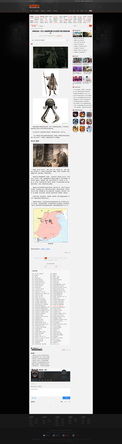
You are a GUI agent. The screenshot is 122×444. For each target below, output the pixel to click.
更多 (90, 30)
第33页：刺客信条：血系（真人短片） (38, 298)
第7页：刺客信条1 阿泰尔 (36, 278)
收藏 (67, 349)
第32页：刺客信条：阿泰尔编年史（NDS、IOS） (58, 296)
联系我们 (58, 430)
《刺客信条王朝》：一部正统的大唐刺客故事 (41, 365)
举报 (64, 349)
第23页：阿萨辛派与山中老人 (37, 290)
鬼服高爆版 (42, 16)
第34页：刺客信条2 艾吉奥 (54, 298)
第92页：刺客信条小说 (54, 342)
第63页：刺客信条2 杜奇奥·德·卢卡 (38, 321)
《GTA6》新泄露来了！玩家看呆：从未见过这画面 (82, 89)
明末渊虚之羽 (80, 19)
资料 (39, 28)
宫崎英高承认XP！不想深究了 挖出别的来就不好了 (82, 99)
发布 (66, 397)
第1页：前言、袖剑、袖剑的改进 (37, 273)
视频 (51, 380)
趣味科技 (88, 421)
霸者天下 (50, 16)
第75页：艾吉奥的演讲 (36, 330)
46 (50, 258)
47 (52, 258)
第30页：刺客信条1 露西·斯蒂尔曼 (56, 295)
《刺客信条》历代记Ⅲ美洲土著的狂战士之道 (40, 362)
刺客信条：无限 (43, 370)
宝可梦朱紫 (65, 19)
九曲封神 (46, 16)
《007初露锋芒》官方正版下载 (78, 48)
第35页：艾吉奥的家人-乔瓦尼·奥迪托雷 (39, 299)
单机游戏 (37, 10)
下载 (77, 10)
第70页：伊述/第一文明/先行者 (55, 325)
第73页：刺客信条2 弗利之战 (37, 328)
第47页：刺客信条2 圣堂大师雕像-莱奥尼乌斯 (39, 308)
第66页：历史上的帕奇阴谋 (54, 322)
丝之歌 (60, 19)
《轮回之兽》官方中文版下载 (78, 44)
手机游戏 (55, 10)
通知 (91, 1)
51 (62, 258)
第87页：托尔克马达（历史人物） (38, 339)
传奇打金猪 (55, 16)
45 (48, 258)
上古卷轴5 (75, 19)
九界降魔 (74, 16)
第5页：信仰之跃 (35, 276)
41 (38, 258)
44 (45, 258)
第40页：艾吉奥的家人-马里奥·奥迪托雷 (57, 302)
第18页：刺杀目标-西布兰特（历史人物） (57, 285)
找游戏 (81, 10)
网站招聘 (55, 430)
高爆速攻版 (65, 16)
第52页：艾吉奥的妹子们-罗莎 (55, 311)
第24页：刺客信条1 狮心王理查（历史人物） (57, 290)
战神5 (50, 19)
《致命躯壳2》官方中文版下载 (78, 40)
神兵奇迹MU (80, 16)
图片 (48, 380)
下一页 (65, 258)
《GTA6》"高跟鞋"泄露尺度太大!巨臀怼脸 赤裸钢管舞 (77, 83)
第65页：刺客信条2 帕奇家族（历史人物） (39, 322)
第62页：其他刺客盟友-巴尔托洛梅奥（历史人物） (58, 319)
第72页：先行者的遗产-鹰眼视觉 (55, 327)
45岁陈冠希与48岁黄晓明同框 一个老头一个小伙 (81, 93)
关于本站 (51, 430)
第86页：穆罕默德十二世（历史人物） (56, 337)
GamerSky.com (58, 441)
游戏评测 (30, 421)
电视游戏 (49, 10)
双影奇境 (41, 19)
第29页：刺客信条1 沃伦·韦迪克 (37, 295)
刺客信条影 (89, 19)
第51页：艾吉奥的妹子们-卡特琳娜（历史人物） (40, 311)
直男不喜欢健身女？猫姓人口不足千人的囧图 (87, 83)
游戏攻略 (36, 421)
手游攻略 (56, 423)
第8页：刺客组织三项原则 (54, 278)
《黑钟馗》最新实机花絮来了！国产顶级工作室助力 (87, 73)
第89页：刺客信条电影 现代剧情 (37, 340)
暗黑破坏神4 (37, 19)
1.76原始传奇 (37, 16)
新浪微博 (65, 430)
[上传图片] (35, 398)
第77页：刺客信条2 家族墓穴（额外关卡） (39, 331)
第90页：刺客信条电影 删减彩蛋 (55, 340)
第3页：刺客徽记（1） (36, 275)
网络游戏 (43, 10)
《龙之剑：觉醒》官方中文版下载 (79, 42)
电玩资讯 (49, 420)
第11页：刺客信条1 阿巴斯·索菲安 (38, 281)
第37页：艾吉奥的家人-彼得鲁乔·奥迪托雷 (39, 301)
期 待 (64, 377)
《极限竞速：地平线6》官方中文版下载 (80, 50)
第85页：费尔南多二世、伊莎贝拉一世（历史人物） (41, 337)
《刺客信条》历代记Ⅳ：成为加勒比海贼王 (40, 360)
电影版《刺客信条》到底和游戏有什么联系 (40, 363)
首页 (31, 10)
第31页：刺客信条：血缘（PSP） (37, 296)
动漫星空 (70, 417)
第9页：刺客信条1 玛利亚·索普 (37, 279)
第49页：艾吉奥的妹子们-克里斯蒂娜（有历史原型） (41, 310)
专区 (86, 10)
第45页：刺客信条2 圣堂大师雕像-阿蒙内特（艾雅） (41, 307)
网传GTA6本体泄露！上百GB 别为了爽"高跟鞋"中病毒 (77, 73)
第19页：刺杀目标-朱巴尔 (36, 287)
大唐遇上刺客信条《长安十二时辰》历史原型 (41, 357)
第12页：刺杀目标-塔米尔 (54, 281)
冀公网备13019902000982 (72, 432)
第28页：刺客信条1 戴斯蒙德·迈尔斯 (56, 293)
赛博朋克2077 (55, 19)
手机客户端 (70, 430)
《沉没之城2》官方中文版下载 (78, 38)
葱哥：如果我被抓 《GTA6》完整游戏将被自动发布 (82, 103)
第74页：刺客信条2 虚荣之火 (55, 328)
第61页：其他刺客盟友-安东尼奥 (37, 319)
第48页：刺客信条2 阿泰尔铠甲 (55, 308)
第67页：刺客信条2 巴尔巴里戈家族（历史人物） (40, 324)
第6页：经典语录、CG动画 (54, 276)
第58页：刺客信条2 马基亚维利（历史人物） (57, 316)
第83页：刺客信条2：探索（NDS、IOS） (39, 336)
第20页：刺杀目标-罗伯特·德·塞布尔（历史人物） (58, 287)
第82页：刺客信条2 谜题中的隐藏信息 (56, 334)
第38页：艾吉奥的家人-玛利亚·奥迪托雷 (57, 301)
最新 (69, 401)
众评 (34, 380)
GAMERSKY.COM (33, 1)
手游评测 (62, 421)
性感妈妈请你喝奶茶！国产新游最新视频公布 (87, 64)
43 (43, 258)
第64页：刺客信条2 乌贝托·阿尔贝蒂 (56, 321)
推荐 (61, 401)
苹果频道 (56, 421)
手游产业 (62, 425)
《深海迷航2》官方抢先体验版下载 (79, 52)
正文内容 (34, 26)
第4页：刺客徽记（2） (54, 275)
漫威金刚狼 (65, 22)
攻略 (74, 10)
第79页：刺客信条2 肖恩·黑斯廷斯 (38, 333)
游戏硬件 (83, 421)
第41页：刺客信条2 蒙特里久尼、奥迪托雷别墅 (40, 304)
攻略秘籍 (36, 28)
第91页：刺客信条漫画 (36, 342)
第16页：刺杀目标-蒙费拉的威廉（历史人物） (58, 284)
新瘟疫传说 (42, 22)
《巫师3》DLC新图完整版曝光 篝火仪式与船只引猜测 (82, 105)
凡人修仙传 (89, 16)
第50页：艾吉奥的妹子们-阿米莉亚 (56, 310)
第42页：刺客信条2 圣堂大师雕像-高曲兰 (57, 304)
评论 (41, 26)
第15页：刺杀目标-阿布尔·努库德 (37, 284)
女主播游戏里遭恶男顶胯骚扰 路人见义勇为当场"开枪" (77, 64)
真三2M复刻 (80, 22)
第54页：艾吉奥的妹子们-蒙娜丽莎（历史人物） (58, 313)
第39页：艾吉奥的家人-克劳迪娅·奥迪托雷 (39, 302)
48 (55, 258)
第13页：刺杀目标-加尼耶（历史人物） (38, 282)
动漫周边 (75, 421)
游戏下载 (30, 423)
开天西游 (84, 16)
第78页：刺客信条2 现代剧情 (55, 331)
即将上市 (31, 22)
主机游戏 (44, 417)
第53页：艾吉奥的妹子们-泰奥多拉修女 (38, 313)
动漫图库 (70, 421)
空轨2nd (50, 22)
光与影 (46, 19)
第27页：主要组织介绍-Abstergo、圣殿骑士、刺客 (40, 293)
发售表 (36, 423)
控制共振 (84, 22)
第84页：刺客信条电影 (54, 336)
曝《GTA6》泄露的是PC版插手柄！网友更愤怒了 (81, 91)
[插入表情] (32, 398)
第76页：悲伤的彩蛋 (53, 330)
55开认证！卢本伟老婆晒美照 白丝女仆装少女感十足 (82, 97)
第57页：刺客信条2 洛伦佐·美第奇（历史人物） (40, 316)
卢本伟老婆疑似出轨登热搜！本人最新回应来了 (81, 101)
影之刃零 (88, 22)
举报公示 (88, 439)
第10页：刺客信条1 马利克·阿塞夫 (56, 279)
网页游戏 (31, 16)
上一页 (36, 258)
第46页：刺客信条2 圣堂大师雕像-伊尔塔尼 (57, 307)
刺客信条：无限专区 (45, 249)
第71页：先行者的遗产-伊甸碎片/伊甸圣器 (39, 327)
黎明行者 (46, 22)
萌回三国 (60, 16)
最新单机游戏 (87, 1)
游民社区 (88, 423)
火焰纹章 (60, 22)
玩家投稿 (62, 430)
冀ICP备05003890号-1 (49, 432)
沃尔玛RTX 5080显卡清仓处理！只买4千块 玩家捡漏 (82, 95)
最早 (65, 401)
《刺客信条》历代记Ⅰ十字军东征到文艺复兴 (40, 355)
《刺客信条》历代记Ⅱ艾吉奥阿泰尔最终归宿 (40, 358)
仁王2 (84, 19)
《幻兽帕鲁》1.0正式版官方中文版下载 (80, 46)
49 (57, 258)
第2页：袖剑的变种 (53, 273)
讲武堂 (83, 423)
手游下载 (62, 423)
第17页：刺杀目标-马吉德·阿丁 (37, 285)
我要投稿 (60, 35)
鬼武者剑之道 (55, 22)
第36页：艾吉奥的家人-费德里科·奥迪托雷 (57, 299)
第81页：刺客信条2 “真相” (36, 334)
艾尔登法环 (70, 19)
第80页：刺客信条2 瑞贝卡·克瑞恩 (56, 333)
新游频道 (56, 425)
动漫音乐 (70, 423)
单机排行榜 (31, 425)
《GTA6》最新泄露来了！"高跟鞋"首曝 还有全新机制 (82, 107)
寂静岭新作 (70, 22)
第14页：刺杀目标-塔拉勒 (54, 282)
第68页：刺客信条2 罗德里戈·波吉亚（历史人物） (58, 324)
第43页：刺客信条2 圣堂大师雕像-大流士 (39, 305)
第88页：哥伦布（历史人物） (55, 339)
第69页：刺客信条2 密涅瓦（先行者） (38, 325)
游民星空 (32, 28)
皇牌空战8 (75, 22)
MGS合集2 (36, 22)
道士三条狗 (70, 16)
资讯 (70, 10)
